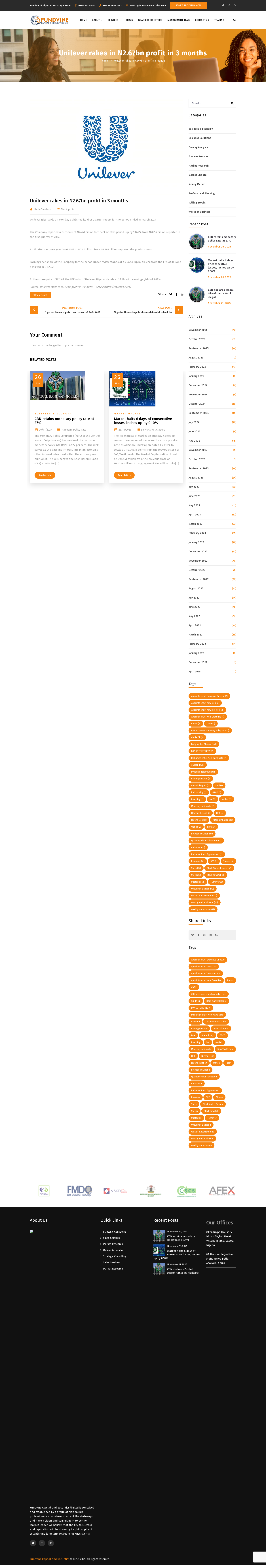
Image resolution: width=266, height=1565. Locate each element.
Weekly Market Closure (204, 902)
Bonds (195, 723)
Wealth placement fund (204, 895)
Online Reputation (113, 1250)
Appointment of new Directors (207, 710)
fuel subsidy (198, 792)
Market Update (127, 413)
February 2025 (197, 366)
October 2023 (197, 459)
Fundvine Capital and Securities (49, 1559)
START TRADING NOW (188, 5)
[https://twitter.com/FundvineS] (223, 5)
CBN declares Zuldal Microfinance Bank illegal (220, 293)
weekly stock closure (203, 909)
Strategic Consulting (114, 1231)
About (96, 20)
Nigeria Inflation (223, 820)
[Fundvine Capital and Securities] (49, 20)
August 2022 (196, 588)
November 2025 (198, 330)
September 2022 (199, 579)
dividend (197, 765)
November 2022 (198, 560)
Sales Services (111, 1237)
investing (197, 799)
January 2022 (196, 653)
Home (83, 20)
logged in (55, 345)
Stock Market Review (219, 868)
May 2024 (194, 440)
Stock (196, 868)
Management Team (179, 20)
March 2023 (195, 523)
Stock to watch (216, 875)
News (129, 20)
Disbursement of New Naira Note (208, 758)
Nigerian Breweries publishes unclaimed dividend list (143, 310)
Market (226, 799)
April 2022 (195, 625)
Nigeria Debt (199, 820)
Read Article (45, 475)
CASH (211, 723)
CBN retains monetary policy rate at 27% (64, 421)
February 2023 (197, 533)
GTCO (216, 792)
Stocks (196, 875)
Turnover (217, 882)
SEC (213, 861)
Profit (211, 827)
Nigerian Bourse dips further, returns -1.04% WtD (72, 310)
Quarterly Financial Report (206, 840)
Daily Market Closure (153, 429)
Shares (228, 861)
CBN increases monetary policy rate (210, 730)
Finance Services (198, 156)
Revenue (197, 861)
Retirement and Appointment (206, 854)
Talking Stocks (197, 202)
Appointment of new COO (205, 703)
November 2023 (198, 450)
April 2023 (195, 514)
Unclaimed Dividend (202, 889)
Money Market (197, 184)
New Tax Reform (200, 813)
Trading (219, 20)
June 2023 (194, 496)
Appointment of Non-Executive (207, 717)
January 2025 (196, 376)
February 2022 (197, 643)
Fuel (219, 785)
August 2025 (196, 357)
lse (213, 799)
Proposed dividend (202, 833)
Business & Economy (53, 413)
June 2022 (194, 607)
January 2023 (196, 542)
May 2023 (194, 505)
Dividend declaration (203, 772)
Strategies (197, 882)
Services (113, 20)
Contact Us (202, 20)
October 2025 (197, 339)
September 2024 (199, 413)
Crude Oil (197, 737)
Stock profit (68, 209)
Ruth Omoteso (42, 209)
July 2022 (194, 597)
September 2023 (199, 468)
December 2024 (198, 385)
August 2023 (196, 477)
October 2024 (197, 403)
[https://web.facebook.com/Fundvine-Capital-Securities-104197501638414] (229, 5)
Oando (196, 827)
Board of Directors (150, 20)
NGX (219, 813)
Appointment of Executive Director (209, 696)
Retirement (198, 847)
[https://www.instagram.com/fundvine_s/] (235, 5)
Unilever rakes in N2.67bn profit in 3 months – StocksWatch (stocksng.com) (85, 287)
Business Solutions (200, 138)
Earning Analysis (198, 147)
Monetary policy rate (74, 429)
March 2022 (195, 634)
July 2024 (194, 422)
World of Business (199, 211)
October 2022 (197, 570)
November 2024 (198, 394)
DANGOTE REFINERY (202, 751)
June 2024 (194, 431)
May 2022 (194, 616)
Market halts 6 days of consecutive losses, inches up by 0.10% (143, 421)
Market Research (199, 165)
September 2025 (198, 348)
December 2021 (198, 662)
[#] (192, 935)
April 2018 (195, 671)
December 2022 (198, 551)
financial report (200, 785)
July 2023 (194, 486)
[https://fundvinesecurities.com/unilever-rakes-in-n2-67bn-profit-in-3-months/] (181, 294)
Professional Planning (202, 193)
